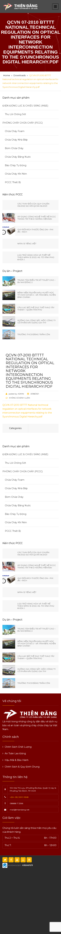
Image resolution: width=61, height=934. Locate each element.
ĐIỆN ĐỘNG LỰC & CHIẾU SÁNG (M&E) (25, 105)
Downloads (20, 75)
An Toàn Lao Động (15, 753)
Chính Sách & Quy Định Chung (22, 766)
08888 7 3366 (16, 803)
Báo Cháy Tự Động (15, 165)
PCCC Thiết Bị (13, 182)
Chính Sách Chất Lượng (18, 746)
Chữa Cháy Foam (14, 131)
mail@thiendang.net (19, 809)
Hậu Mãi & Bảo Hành (16, 760)
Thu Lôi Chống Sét (15, 114)
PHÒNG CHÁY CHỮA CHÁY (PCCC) (22, 122)
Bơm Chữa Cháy (14, 148)
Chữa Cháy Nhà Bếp (16, 139)
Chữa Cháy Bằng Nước (18, 156)
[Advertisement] (30, 900)
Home (6, 75)
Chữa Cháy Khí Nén (16, 173)
